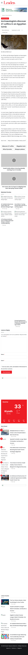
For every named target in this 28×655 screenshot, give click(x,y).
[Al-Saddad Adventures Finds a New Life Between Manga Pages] (7, 199)
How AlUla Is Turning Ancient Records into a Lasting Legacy (21, 205)
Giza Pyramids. (8, 149)
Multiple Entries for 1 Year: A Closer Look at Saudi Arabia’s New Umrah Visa (18, 432)
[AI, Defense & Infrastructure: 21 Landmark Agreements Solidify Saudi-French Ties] (5, 477)
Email (2, 360)
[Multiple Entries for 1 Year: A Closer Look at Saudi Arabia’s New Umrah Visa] (5, 432)
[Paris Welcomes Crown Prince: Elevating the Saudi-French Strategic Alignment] (5, 454)
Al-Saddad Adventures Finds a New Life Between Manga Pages (7, 205)
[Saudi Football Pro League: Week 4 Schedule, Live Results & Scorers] (5, 608)
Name (3, 354)
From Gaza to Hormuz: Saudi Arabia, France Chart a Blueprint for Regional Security (18, 465)
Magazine (19, 648)
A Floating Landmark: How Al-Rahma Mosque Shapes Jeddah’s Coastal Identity (7, 221)
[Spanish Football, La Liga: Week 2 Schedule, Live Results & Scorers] (5, 441)
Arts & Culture (9, 15)
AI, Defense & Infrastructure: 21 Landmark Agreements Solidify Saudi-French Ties (18, 478)
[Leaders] (9, 2)
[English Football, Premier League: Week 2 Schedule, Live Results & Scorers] (5, 617)
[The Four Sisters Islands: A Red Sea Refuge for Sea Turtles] (5, 602)
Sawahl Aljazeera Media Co (11, 645)
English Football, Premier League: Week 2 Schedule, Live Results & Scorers (18, 617)
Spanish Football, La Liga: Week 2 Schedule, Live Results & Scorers (18, 441)
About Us (8, 648)
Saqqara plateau (20, 149)
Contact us (14, 648)
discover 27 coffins (8, 146)
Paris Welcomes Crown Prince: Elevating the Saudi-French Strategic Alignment (18, 449)
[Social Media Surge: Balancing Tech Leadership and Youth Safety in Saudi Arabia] (5, 636)
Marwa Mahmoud (5, 30)
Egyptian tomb (21, 146)
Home (3, 15)
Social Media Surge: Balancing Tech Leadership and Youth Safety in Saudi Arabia (18, 636)
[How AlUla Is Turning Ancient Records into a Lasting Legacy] (21, 199)
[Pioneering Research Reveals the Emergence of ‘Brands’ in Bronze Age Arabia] (21, 265)
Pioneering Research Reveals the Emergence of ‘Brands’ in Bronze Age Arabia (21, 322)
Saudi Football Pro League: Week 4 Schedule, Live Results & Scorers (18, 608)
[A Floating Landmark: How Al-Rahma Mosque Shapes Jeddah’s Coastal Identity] (7, 214)
